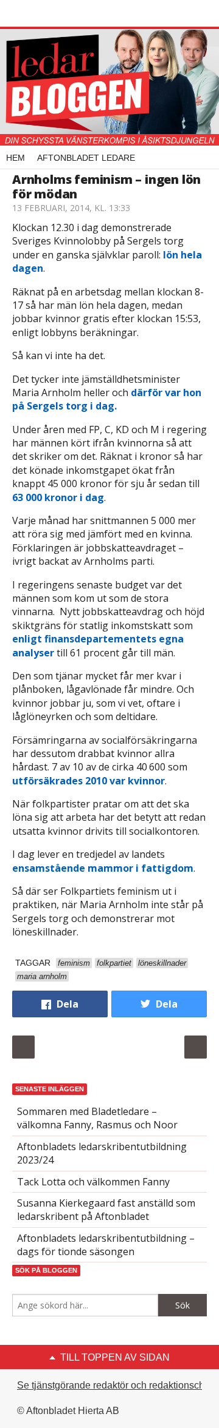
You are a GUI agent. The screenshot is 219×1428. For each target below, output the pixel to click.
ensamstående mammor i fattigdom (102, 868)
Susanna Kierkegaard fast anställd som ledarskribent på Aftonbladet (106, 1209)
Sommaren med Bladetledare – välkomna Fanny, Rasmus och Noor (97, 1118)
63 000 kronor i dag (58, 497)
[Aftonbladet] (57, 14)
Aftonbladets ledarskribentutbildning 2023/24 (102, 1153)
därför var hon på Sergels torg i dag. (106, 399)
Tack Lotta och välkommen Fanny (93, 1181)
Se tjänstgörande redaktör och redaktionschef (114, 1385)
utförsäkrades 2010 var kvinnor (88, 780)
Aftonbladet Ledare (86, 158)
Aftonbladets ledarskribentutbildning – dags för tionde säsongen (106, 1244)
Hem (15, 158)
